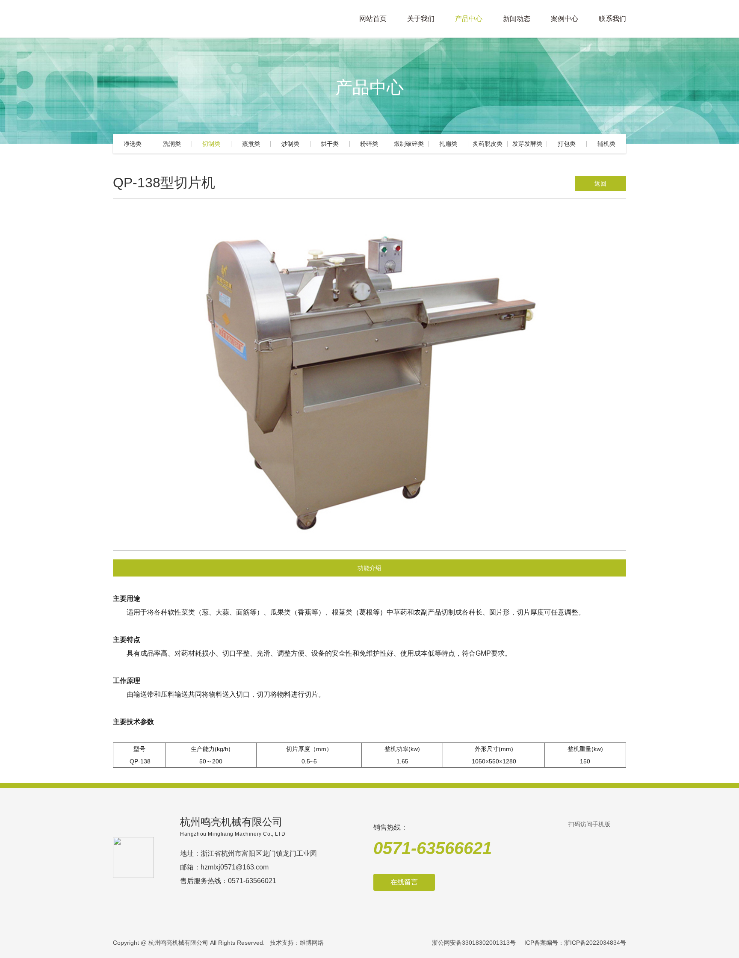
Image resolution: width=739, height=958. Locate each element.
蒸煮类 (251, 144)
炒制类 (290, 144)
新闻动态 (516, 18)
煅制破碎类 (409, 144)
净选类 (133, 144)
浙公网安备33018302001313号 (474, 942)
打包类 (567, 144)
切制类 (211, 144)
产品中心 (468, 18)
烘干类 (330, 144)
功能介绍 (369, 568)
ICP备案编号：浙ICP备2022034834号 (575, 942)
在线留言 (404, 882)
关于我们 (421, 18)
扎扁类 (448, 144)
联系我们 (612, 18)
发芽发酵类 (527, 144)
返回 (600, 183)
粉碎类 (369, 144)
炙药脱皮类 (488, 144)
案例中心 (564, 18)
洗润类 (172, 144)
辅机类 (606, 144)
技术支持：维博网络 (297, 942)
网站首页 (373, 18)
